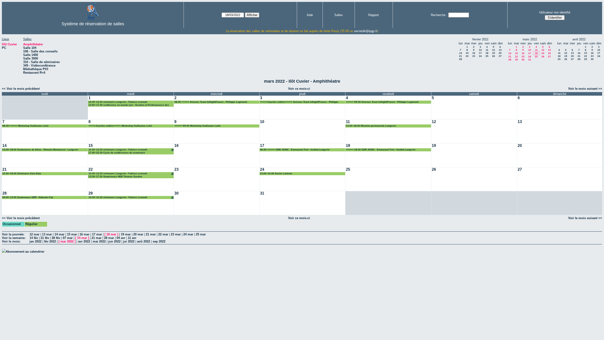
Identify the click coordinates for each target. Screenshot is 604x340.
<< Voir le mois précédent (21, 88)
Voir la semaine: (13, 238)
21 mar (151, 234)
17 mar (97, 234)
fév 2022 (50, 241)
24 (480, 56)
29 (516, 59)
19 (493, 53)
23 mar (176, 234)
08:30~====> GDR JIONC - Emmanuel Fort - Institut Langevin (295, 149)
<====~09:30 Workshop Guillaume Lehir (197, 125)
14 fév (33, 238)
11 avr (132, 238)
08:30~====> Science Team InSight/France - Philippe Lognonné (210, 102)
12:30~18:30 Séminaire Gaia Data (21, 173)
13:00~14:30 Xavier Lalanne (276, 173)
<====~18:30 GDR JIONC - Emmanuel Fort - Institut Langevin (380, 149)
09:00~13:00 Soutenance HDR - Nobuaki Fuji (27, 197)
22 (467, 56)
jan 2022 (35, 241)
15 (467, 53)
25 (487, 56)
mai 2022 (99, 241)
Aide (310, 15)
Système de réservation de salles (93, 23)
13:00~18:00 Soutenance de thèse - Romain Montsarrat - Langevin (40, 149)
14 (460, 53)
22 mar (163, 234)
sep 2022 (159, 241)
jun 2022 (114, 241)
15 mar (72, 234)
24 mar (188, 234)
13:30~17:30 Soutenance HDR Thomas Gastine (115, 176)
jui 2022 (128, 241)
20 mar (138, 234)
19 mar (126, 234)
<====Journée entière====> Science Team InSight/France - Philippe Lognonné (299, 102)
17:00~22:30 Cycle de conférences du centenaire (116, 152)
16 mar (84, 234)
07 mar (68, 238)
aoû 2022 (143, 241)
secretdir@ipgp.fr (365, 31)
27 (500, 56)
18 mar (111, 234)
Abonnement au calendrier (25, 251)
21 (460, 56)
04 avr (121, 238)
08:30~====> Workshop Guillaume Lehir (25, 125)
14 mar (59, 234)
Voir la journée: (13, 234)
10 (480, 50)
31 (529, 59)
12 (493, 50)
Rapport (373, 15)
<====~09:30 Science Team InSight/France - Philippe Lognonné (382, 102)
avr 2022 (84, 241)
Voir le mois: (11, 241)
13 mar (47, 234)
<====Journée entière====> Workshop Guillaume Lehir (120, 125)
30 (523, 59)
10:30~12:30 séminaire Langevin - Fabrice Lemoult (117, 102)
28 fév (56, 238)
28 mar (109, 238)
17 (480, 53)
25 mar (201, 234)
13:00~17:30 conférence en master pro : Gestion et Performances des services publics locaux (128, 105)
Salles (338, 15)
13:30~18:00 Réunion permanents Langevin (371, 125)
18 (487, 53)
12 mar (34, 234)
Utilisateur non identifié (554, 12)
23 (473, 56)
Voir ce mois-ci (299, 88)
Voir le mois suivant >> (585, 88)
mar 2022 (67, 241)
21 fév (45, 238)
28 (460, 59)
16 (473, 53)
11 (487, 50)
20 (500, 53)
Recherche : (439, 15)
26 (493, 56)
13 (500, 50)
